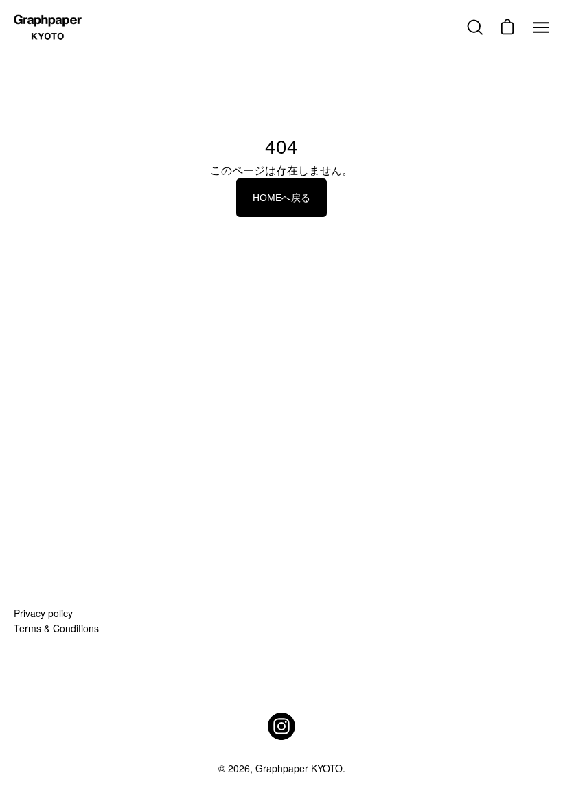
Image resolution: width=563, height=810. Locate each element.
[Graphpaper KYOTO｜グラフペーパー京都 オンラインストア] (48, 27)
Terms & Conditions (56, 628)
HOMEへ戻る (281, 197)
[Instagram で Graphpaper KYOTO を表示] (281, 726)
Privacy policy (43, 613)
